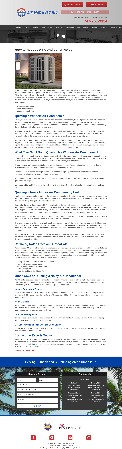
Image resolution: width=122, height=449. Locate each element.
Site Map (72, 443)
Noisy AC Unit (30, 350)
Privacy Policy (51, 443)
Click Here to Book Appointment (85, 12)
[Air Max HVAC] (37, 12)
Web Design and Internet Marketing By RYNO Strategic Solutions (61, 448)
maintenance (44, 344)
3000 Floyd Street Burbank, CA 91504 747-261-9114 (74, 387)
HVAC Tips (21, 350)
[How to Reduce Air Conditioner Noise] (38, 71)
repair (23, 344)
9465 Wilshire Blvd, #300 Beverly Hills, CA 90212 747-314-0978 (96, 387)
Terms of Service (62, 443)
